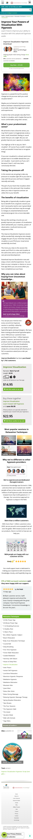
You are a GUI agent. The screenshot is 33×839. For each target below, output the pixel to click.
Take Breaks (7, 703)
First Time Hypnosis (9, 650)
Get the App (16, 820)
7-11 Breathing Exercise (11, 626)
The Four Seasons (9, 706)
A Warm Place (8, 632)
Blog (16, 804)
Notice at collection (8, 837)
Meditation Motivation (10, 682)
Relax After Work (9, 691)
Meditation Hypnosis (10, 679)
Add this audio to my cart (14, 389)
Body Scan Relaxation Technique (14, 641)
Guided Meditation (9, 656)
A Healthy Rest (8, 629)
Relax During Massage (10, 694)
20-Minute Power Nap (10, 623)
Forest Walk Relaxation (11, 653)
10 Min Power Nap (9, 620)
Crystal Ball (7, 644)
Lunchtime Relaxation (10, 673)
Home (16, 794)
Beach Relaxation (9, 638)
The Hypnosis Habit (9, 709)
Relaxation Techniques (11, 616)
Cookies (16, 815)
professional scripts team (15, 474)
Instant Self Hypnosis (10, 670)
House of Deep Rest (10, 661)
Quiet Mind (6, 688)
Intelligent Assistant (12, 13)
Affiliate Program (16, 807)
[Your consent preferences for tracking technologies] (30, 836)
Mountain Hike (8, 685)
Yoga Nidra (6, 721)
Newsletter (16, 817)
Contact (16, 811)
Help (17, 809)
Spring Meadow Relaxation (12, 700)
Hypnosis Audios (16, 800)
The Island (6, 712)
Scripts (16, 802)
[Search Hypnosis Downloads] (30, 10)
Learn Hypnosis (16, 798)
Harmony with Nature (10, 658)
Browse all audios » (10, 725)
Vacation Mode (8, 715)
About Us (16, 796)
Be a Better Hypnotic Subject (12, 635)
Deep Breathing (8, 647)
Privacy (16, 813)
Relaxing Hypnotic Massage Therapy (15, 697)
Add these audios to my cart (15, 421)
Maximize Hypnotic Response (13, 676)
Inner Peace (7, 667)
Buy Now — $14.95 (16, 65)
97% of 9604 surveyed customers (14, 581)
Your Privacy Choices (14, 834)
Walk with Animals (9, 718)
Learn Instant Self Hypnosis (13, 404)
